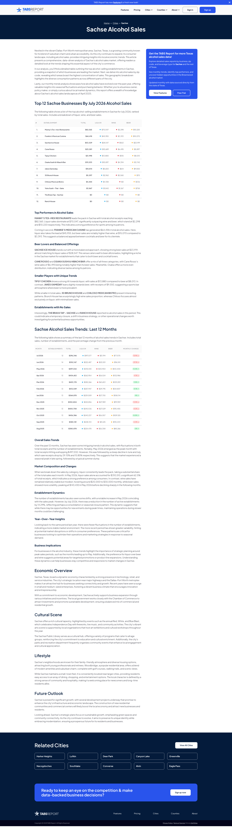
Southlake (75, 766)
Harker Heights (44, 756)
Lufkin (73, 756)
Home (107, 23)
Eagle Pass (174, 766)
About (174, 10)
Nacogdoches (44, 766)
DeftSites (194, 823)
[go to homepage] (30, 10)
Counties (161, 10)
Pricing (137, 10)
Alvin (138, 766)
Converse (108, 766)
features (117, 2)
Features (125, 10)
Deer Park (108, 756)
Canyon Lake (143, 756)
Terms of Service (179, 823)
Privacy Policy (168, 823)
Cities (147, 10)
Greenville (174, 756)
